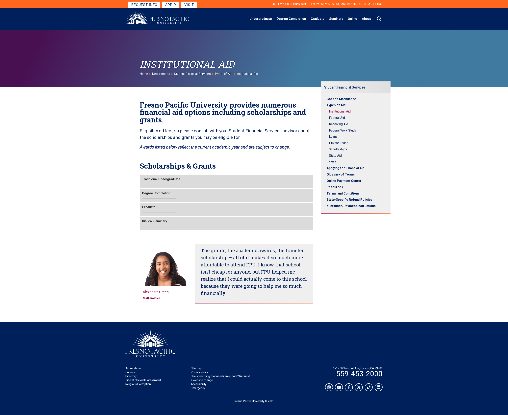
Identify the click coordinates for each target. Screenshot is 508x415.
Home (144, 74)
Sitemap (196, 368)
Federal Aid (337, 118)
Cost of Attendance (341, 99)
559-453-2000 (359, 374)
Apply (170, 5)
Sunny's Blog (301, 4)
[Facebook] (349, 387)
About (366, 19)
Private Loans (338, 143)
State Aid (335, 155)
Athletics (375, 4)
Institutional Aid (340, 111)
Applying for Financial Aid (345, 168)
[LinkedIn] (379, 387)
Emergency (198, 388)
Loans (333, 136)
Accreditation (133, 368)
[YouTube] (339, 387)
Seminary (336, 19)
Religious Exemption (138, 384)
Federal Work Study (342, 130)
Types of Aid (223, 74)
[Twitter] (359, 387)
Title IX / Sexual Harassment (143, 380)
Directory (131, 376)
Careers (130, 372)
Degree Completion (291, 19)
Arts (362, 4)
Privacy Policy (199, 372)
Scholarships (338, 149)
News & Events (323, 4)
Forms (331, 162)
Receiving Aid (338, 124)
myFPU (284, 4)
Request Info (144, 5)
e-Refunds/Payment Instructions (351, 206)
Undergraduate (260, 19)
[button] (226, 181)
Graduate (317, 19)
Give (274, 4)
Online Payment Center (344, 181)
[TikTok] (369, 387)
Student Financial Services (192, 74)
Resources (335, 187)
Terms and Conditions (343, 193)
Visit (189, 5)
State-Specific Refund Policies (349, 199)
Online (352, 19)
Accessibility (198, 384)
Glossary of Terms (341, 174)
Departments (346, 4)
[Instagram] (329, 387)
